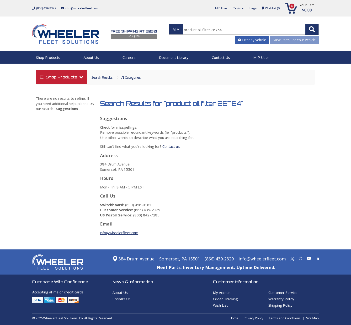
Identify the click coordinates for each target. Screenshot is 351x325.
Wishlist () (272, 8)
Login (253, 8)
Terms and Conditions (285, 318)
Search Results (101, 77)
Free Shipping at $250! (134, 31)
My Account (222, 292)
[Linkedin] (317, 258)
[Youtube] (309, 258)
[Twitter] (292, 258)
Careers (129, 57)
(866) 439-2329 (45, 8)
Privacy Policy (253, 318)
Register (239, 8)
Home (234, 318)
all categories (131, 77)
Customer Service (283, 292)
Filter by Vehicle (253, 40)
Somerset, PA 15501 (179, 259)
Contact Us (221, 57)
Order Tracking (225, 299)
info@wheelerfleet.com (81, 8)
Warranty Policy (281, 299)
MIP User (221, 8)
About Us (91, 57)
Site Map (312, 318)
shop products (61, 77)
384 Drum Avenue (135, 259)
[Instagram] (300, 258)
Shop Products (48, 57)
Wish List (220, 305)
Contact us (171, 146)
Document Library (173, 57)
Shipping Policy (280, 305)
